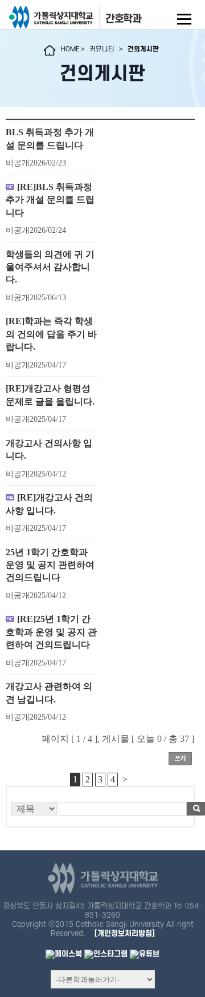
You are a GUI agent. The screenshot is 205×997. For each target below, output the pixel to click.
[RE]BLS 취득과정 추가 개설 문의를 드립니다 (50, 199)
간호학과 (123, 19)
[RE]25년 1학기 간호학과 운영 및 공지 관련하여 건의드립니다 (51, 631)
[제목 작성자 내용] (100, 812)
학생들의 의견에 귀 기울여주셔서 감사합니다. (50, 267)
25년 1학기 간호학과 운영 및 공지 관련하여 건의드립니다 (50, 565)
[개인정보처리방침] (125, 933)
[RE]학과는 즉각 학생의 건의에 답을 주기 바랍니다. (51, 334)
